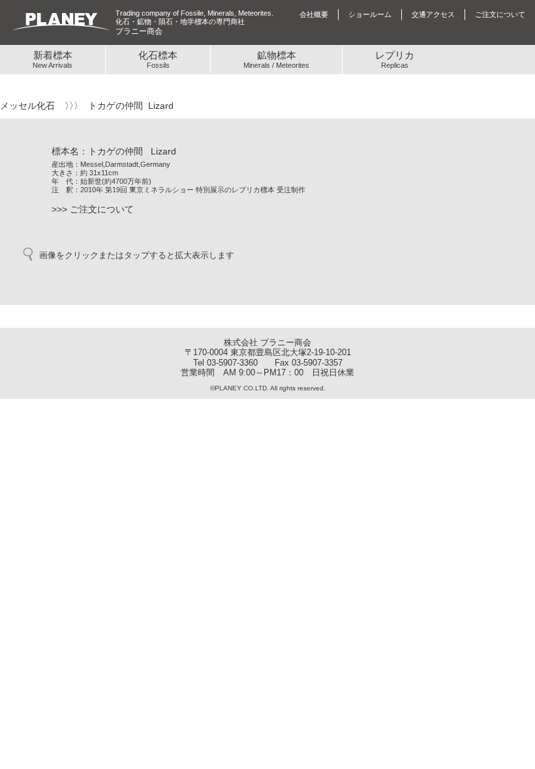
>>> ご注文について (93, 209)
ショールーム (369, 14)
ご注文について (500, 14)
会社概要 (313, 14)
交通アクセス (433, 14)
